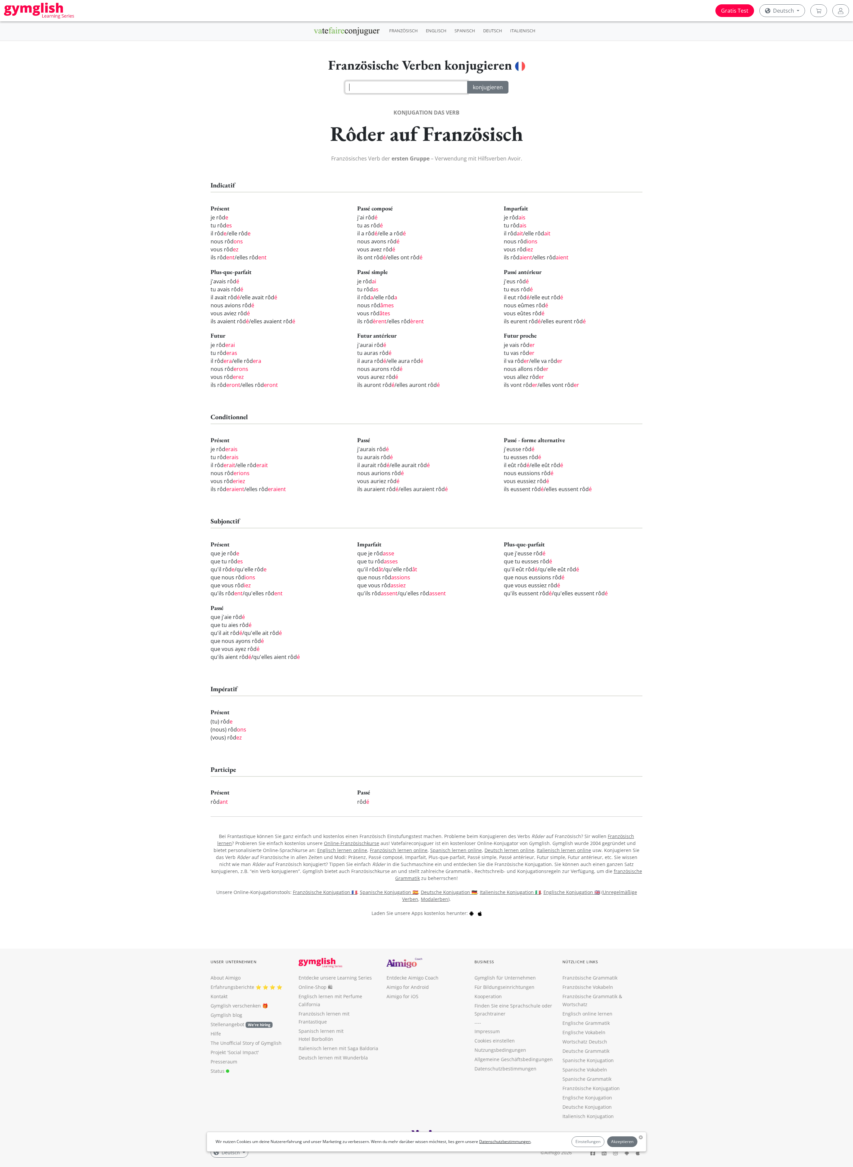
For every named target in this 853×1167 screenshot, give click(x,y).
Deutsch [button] (783, 10)
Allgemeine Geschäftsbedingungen (513, 1059)
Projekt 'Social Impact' (235, 1052)
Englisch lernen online (342, 850)
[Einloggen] (840, 10)
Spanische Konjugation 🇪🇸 (389, 892)
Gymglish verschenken (236, 1006)
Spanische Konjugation (588, 1060)
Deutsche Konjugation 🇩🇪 (449, 892)
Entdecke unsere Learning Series (335, 978)
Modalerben (434, 899)
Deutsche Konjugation (587, 1107)
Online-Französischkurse (351, 843)
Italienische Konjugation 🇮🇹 (510, 892)
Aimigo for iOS (403, 996)
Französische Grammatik (589, 978)
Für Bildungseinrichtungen (504, 987)
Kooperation (488, 996)
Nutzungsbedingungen (500, 1050)
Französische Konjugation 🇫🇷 (325, 892)
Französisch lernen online (398, 850)
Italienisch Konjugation (588, 1116)
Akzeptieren (622, 1141)
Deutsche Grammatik (585, 1051)
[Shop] (818, 10)
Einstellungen (587, 1141)
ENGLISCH (436, 31)
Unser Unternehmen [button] (234, 961)
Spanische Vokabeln (584, 1069)
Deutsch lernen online (509, 850)
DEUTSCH (492, 31)
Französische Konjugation (591, 1088)
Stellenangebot (240, 1024)
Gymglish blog (226, 1015)
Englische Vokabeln (583, 1032)
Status (218, 1071)
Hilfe (216, 1033)
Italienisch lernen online (564, 850)
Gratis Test (734, 10)
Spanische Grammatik (586, 1079)
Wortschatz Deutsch (584, 1041)
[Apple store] (480, 913)
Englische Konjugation (587, 1097)
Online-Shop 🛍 (316, 987)
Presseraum (224, 1061)
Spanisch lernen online (456, 850)
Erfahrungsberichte (232, 987)
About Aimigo (226, 978)
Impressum (487, 1031)
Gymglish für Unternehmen (505, 978)
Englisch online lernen (587, 1014)
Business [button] (484, 961)
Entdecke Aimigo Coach (412, 978)
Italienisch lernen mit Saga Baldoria (338, 1048)
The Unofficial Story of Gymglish (246, 1043)
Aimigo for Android (408, 987)
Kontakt (219, 996)
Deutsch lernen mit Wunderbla (333, 1057)
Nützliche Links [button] (580, 961)
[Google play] (471, 913)
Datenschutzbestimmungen (504, 1141)
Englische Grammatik (586, 1023)
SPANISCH (464, 31)
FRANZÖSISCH (403, 31)
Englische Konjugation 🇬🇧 (571, 892)
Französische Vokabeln (587, 987)
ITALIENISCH (522, 31)
